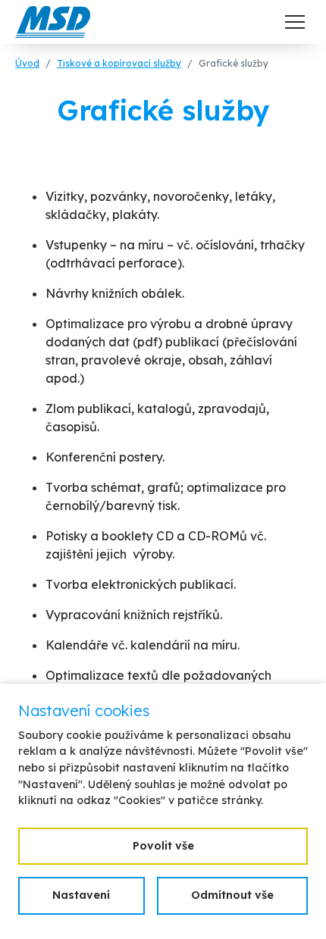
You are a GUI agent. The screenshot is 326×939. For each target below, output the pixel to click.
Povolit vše (163, 846)
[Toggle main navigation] (295, 22)
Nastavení (81, 895)
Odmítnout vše (232, 895)
